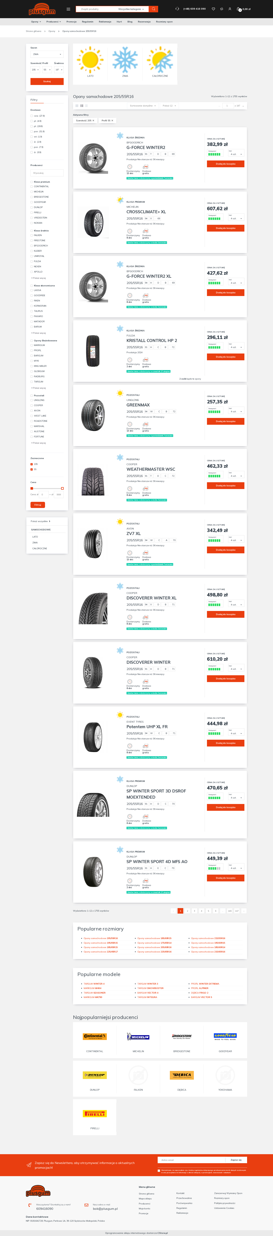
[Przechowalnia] (213, 8)
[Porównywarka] (221, 8)
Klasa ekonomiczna (44, 285)
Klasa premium (42, 181)
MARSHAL (39, 426)
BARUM (38, 326)
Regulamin (88, 21)
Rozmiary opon (164, 21)
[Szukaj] (153, 9)
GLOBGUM (39, 371)
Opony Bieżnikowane (45, 340)
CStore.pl (163, 1233)
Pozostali (39, 395)
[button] (133, 9)
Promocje (71, 21)
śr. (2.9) (37, 141)
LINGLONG (39, 400)
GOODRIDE (39, 295)
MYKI (36, 360)
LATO (35, 536)
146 (230, 911)
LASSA (37, 290)
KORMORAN (40, 305)
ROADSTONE (40, 421)
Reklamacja (182, 1213)
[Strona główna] (40, 9)
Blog (129, 21)
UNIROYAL (39, 256)
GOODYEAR (40, 202)
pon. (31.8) (39, 131)
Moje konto (144, 1208)
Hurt (119, 21)
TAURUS (38, 311)
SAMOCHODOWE (40, 529)
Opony (34, 21)
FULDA (37, 261)
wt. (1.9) (38, 136)
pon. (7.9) (38, 147)
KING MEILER (40, 366)
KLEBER (38, 250)
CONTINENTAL (41, 186)
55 (35, 469)
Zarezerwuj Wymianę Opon (228, 1193)
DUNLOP (38, 207)
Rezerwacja (144, 21)
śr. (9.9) (37, 152)
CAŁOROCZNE (39, 548)
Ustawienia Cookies (224, 1208)
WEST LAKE (40, 415)
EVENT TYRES (147, 724)
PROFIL (37, 350)
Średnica (59, 63)
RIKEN (37, 300)
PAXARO (38, 316)
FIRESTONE (39, 240)
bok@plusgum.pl (105, 1209)
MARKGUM (39, 345)
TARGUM (38, 381)
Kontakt (180, 1193)
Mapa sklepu (145, 1198)
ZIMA (34, 542)
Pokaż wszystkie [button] (39, 521)
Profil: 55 (106, 120)
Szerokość (35, 63)
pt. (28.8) (38, 126)
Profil (45, 63)
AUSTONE (39, 431)
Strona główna (146, 1193)
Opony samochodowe (101, 938)
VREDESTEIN (40, 217)
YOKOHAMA (225, 1089)
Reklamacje (105, 21)
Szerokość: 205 (84, 120)
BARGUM (38, 355)
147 (237, 911)
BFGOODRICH (41, 245)
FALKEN (38, 235)
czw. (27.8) (39, 115)
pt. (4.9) (37, 121)
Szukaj (47, 81)
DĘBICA (199, 992)
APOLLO (38, 271)
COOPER (38, 405)
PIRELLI (37, 212)
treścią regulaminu (196, 1170)
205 (36, 464)
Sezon (33, 47)
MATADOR (39, 321)
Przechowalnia (184, 1198)
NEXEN (37, 266)
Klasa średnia (41, 230)
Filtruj (37, 504)
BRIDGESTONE (41, 196)
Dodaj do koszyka (225, 163)
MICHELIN (38, 191)
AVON (37, 410)
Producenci (52, 21)
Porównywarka (184, 1203)
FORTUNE (39, 436)
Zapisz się (236, 1159)
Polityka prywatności (224, 1203)
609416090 (44, 1209)
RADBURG (39, 376)
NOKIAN (38, 222)
